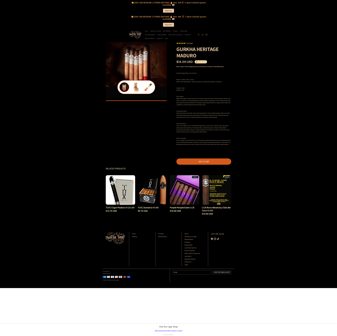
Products (161, 234)
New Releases (189, 239)
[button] (199, 35)
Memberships (162, 236)
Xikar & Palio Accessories (192, 253)
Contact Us (188, 262)
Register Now (168, 10)
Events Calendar (190, 251)
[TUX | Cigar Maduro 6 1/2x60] (120, 190)
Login (186, 265)
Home (134, 234)
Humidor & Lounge (190, 236)
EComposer (170, 334)
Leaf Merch (188, 256)
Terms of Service (106, 273)
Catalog (134, 236)
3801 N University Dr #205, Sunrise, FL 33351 (168, 331)
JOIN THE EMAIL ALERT (222, 272)
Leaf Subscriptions (190, 248)
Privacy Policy (106, 271)
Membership (188, 245)
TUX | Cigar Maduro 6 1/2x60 (120, 207)
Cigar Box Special (190, 259)
